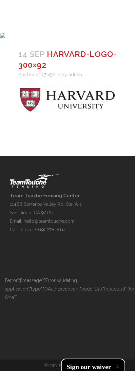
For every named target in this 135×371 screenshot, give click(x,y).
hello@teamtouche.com (49, 221)
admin (75, 74)
